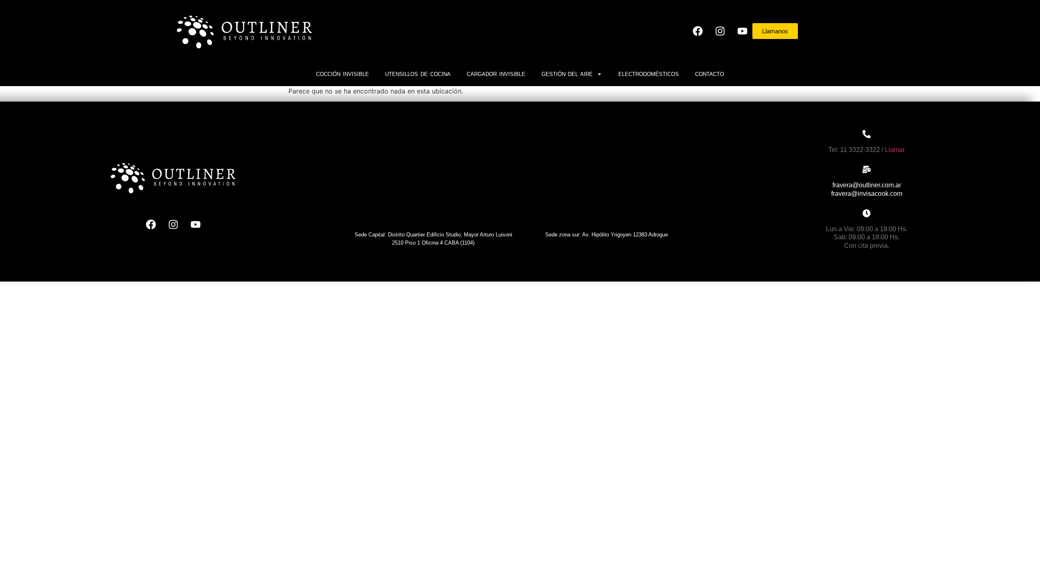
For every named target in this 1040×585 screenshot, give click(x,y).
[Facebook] (697, 31)
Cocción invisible (342, 74)
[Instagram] (720, 31)
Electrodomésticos (648, 74)
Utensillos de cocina (418, 74)
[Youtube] (742, 31)
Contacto (709, 74)
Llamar (895, 149)
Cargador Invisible (496, 74)
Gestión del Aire (567, 74)
